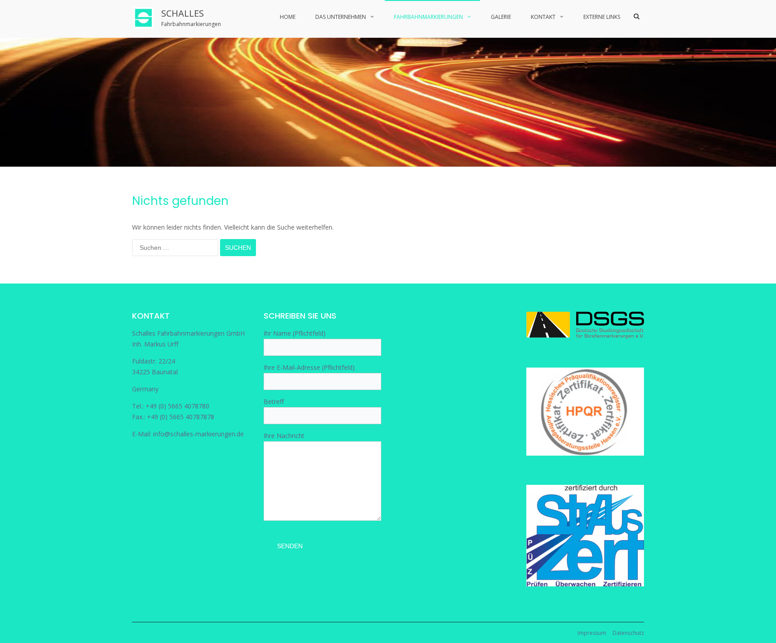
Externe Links (601, 17)
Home (287, 17)
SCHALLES (182, 13)
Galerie (501, 17)
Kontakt (543, 17)
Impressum (592, 633)
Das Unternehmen (340, 17)
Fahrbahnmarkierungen (428, 17)
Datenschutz (628, 633)
